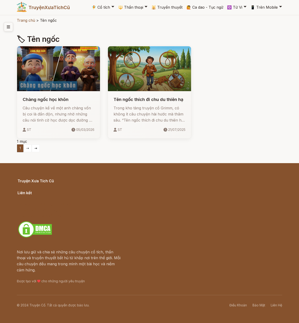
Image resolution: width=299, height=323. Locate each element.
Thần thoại (130, 7)
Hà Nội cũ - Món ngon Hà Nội (44, 204)
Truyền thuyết (166, 7)
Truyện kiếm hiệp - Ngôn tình (44, 210)
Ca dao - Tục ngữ (204, 7)
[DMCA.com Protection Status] (35, 236)
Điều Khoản (238, 305)
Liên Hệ (276, 305)
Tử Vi (234, 7)
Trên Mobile (264, 7)
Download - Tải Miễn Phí (40, 216)
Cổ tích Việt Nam (32, 186)
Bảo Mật (259, 305)
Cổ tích (101, 7)
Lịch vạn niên (29, 198)
